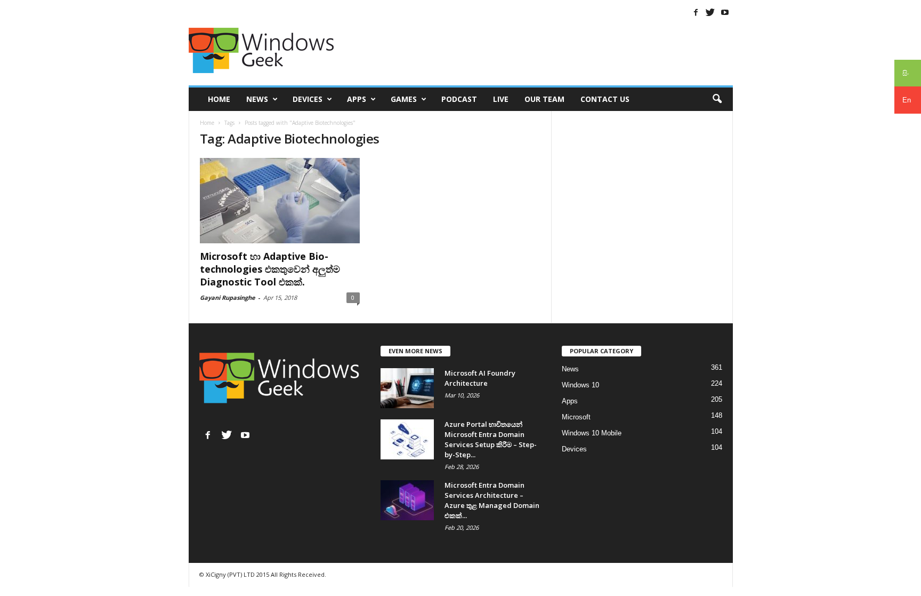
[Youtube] (724, 12)
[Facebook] (696, 12)
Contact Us (604, 99)
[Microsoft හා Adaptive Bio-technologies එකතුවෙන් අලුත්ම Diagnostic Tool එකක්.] (280, 200)
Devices (307, 99)
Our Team (544, 99)
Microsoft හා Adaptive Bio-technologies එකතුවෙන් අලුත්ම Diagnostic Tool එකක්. (270, 269)
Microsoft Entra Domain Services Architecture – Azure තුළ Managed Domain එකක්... (492, 500)
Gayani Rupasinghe (227, 297)
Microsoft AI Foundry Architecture (480, 378)
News (257, 99)
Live (500, 99)
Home (219, 99)
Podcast (459, 99)
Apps (356, 99)
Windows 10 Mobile (591, 433)
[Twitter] (710, 12)
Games (404, 99)
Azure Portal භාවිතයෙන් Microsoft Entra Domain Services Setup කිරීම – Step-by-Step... (491, 439)
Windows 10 (580, 385)
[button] (717, 99)
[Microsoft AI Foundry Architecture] (407, 388)
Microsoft (576, 417)
